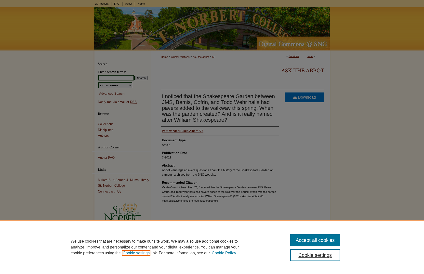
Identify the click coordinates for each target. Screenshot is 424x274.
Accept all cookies (315, 240)
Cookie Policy (224, 253)
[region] (212, 247)
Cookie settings (136, 253)
